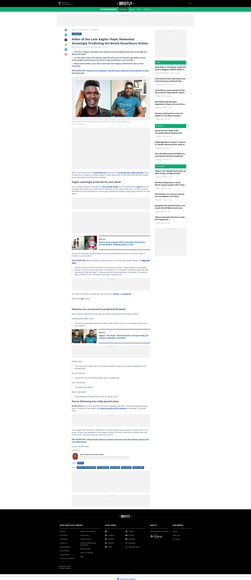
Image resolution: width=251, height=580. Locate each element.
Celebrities (123, 9)
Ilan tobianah (103, 467)
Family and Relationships (162, 73)
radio (138, 186)
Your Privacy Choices (127, 579)
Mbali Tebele (94, 47)
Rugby (157, 211)
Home (74, 30)
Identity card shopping (86, 467)
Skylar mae (115, 467)
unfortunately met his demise (113, 408)
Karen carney (138, 467)
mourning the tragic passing (130, 172)
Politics (158, 188)
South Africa (159, 84)
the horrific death (110, 186)
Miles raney (126, 467)
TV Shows (147, 9)
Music (139, 9)
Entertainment (108, 9)
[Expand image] (148, 79)
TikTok (116, 294)
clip (82, 298)
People (158, 96)
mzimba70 (126, 294)
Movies (132, 9)
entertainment (100, 172)
